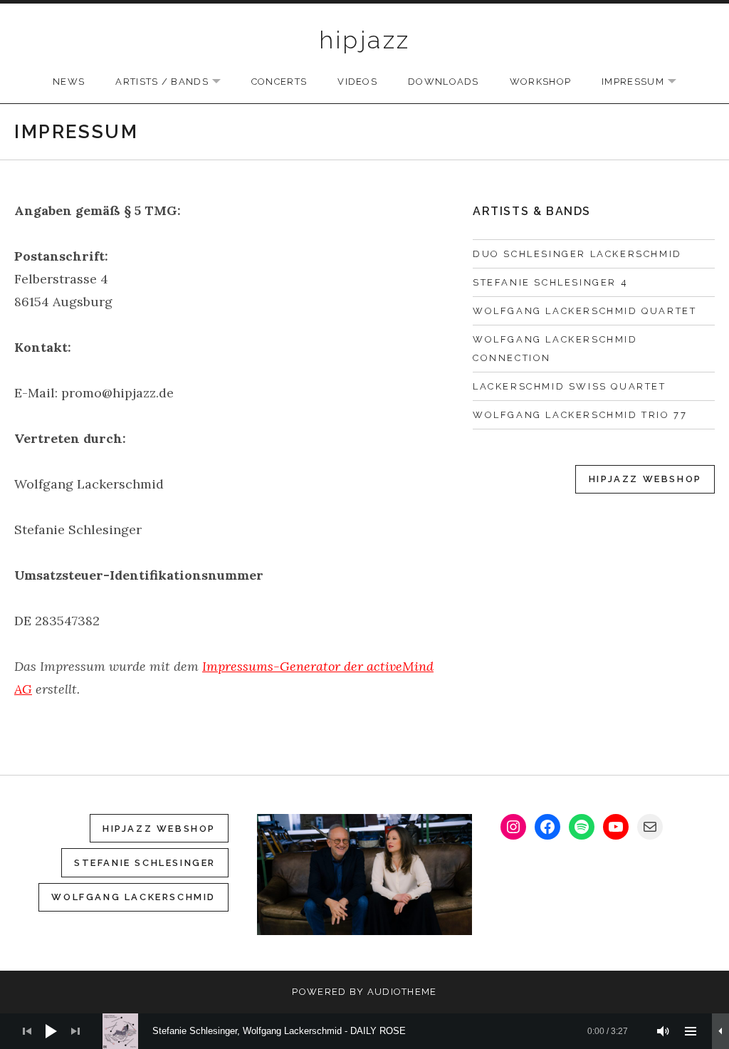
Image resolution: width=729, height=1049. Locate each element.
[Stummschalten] (663, 1031)
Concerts (279, 81)
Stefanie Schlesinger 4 (550, 282)
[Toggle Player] (720, 1031)
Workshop (540, 81)
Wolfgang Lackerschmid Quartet (584, 311)
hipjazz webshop (645, 479)
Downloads (443, 81)
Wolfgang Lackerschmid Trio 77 (580, 414)
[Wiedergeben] (51, 1031)
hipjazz (365, 40)
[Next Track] (75, 1031)
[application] (364, 1031)
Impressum (646, 82)
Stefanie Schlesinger (145, 862)
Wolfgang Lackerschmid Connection (555, 348)
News (69, 81)
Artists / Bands (175, 82)
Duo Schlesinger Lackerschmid (577, 254)
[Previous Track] (27, 1031)
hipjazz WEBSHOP (159, 828)
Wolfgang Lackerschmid (133, 897)
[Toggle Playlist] (690, 1031)
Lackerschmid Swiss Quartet (569, 386)
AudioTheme (402, 991)
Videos (357, 81)
